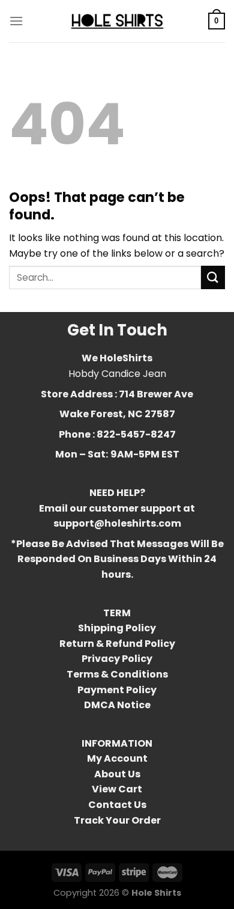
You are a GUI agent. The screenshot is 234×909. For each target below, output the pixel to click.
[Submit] (213, 277)
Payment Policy (117, 690)
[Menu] (16, 20)
